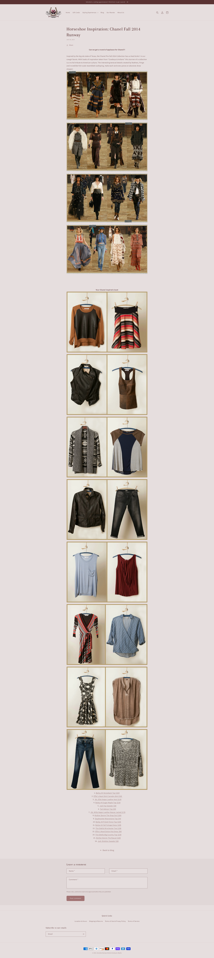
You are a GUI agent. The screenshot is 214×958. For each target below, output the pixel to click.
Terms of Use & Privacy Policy (115, 921)
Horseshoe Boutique (102, 953)
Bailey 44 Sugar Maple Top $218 (107, 802)
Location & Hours (81, 921)
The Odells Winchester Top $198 (108, 828)
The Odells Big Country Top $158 (108, 835)
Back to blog (108, 850)
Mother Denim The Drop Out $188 (108, 815)
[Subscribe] (83, 934)
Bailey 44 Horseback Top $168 (108, 793)
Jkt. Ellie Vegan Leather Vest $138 (108, 799)
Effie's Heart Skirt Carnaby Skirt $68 (108, 796)
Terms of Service (134, 921)
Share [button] (71, 45)
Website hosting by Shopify (114, 953)
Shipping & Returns (96, 921)
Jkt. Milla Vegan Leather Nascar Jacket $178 (108, 812)
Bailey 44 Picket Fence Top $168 (108, 822)
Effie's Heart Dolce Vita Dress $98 (108, 831)
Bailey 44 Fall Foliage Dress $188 (108, 825)
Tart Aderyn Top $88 (108, 809)
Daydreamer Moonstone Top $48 (108, 818)
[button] (90, 12)
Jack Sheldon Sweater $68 (108, 841)
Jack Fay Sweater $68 (108, 806)
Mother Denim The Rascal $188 (108, 838)
